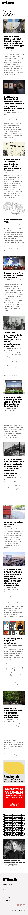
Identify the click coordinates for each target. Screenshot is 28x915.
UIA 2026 (15, 589)
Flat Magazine (11, 50)
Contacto (6, 900)
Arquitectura (8, 52)
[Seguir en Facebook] (18, 905)
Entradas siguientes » (19, 756)
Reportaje (15, 52)
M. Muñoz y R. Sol (12, 526)
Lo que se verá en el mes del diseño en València (13, 275)
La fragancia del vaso (13, 221)
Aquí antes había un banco (13, 523)
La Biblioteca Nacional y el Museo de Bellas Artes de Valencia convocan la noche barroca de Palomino (14, 104)
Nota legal (6, 897)
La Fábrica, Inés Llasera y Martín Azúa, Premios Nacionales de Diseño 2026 (13, 402)
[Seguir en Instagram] (24, 905)
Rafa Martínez (11, 224)
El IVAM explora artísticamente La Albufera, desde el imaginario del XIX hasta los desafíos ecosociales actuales (14, 467)
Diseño (6, 172)
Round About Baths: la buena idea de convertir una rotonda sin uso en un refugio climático (14, 42)
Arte (5, 114)
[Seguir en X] (21, 905)
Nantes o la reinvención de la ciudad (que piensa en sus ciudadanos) (13, 713)
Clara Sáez (10, 719)
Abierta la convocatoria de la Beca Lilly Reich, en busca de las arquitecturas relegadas (13, 339)
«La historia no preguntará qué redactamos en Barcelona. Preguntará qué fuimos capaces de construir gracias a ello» (13, 578)
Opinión (6, 226)
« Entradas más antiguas (10, 754)
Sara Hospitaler (11, 645)
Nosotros (6, 895)
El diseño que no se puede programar (13, 640)
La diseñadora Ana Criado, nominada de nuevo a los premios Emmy (12, 164)
